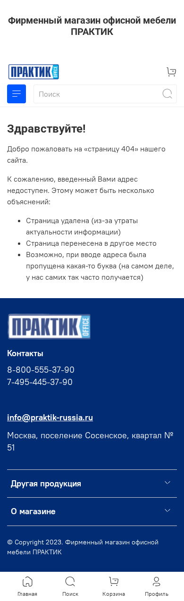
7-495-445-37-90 (40, 382)
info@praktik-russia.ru (50, 417)
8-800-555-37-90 (41, 370)
